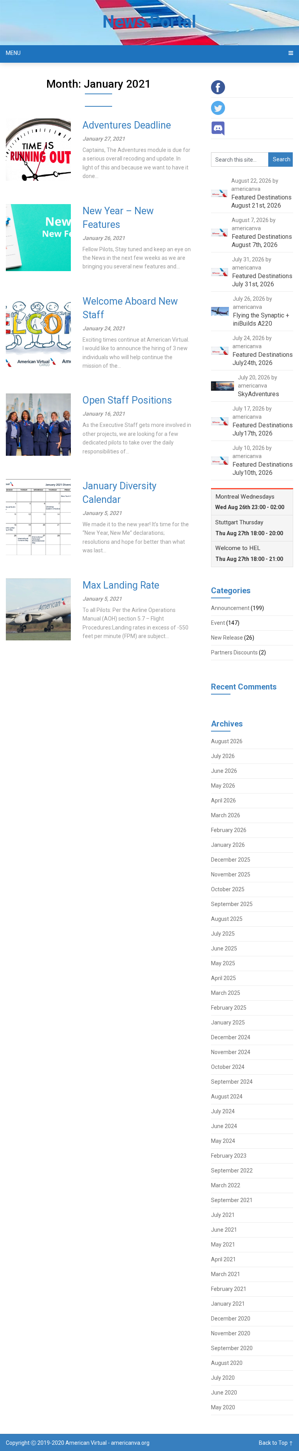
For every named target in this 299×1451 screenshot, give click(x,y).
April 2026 (223, 800)
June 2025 (224, 948)
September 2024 (232, 1082)
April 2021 (223, 1259)
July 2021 (223, 1215)
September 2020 (232, 1348)
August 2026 (227, 741)
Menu (13, 53)
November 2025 (230, 874)
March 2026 (225, 815)
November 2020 (230, 1333)
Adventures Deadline (127, 125)
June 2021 (224, 1230)
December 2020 (230, 1318)
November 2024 (230, 1052)
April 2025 (223, 978)
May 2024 (223, 1141)
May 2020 (223, 1407)
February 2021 (228, 1289)
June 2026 (224, 771)
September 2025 (232, 904)
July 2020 (223, 1378)
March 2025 (225, 993)
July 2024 (223, 1111)
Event (218, 623)
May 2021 (223, 1244)
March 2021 (225, 1274)
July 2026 (223, 756)
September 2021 (232, 1200)
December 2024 (230, 1037)
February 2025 (228, 1008)
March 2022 (225, 1185)
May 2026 (223, 786)
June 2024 (224, 1126)
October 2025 (227, 889)
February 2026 (228, 830)
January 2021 (228, 1304)
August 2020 (227, 1363)
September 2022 (232, 1170)
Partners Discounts (234, 652)
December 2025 (230, 860)
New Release (227, 638)
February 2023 (228, 1156)
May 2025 (223, 963)
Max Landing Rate (121, 585)
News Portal (149, 22)
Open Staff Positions (127, 400)
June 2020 (224, 1392)
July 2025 (223, 934)
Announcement (230, 608)
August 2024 (227, 1096)
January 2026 (228, 845)
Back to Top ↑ (276, 1443)
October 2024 (227, 1067)
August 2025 (227, 919)
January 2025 (228, 1022)
